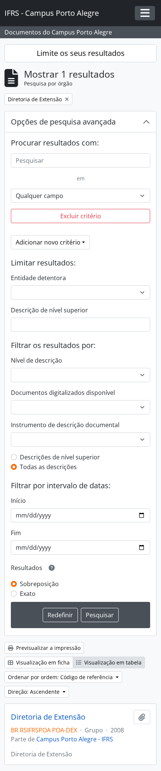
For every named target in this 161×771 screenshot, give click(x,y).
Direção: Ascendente (34, 691)
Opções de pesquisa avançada (63, 122)
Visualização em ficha (42, 662)
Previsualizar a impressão (47, 647)
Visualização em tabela (112, 662)
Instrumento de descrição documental (65, 425)
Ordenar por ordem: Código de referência (61, 677)
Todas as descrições (48, 467)
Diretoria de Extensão (48, 717)
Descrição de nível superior (49, 310)
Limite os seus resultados (81, 53)
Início (18, 500)
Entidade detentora (38, 278)
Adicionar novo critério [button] (48, 242)
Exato (28, 594)
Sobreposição (39, 584)
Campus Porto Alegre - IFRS (74, 739)
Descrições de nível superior (60, 457)
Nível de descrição (36, 360)
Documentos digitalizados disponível (63, 392)
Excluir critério (80, 216)
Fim (16, 533)
